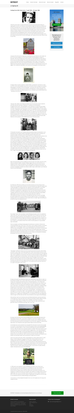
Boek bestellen (57, 393)
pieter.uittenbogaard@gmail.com (55, 401)
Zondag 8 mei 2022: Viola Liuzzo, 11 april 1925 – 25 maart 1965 (25, 10)
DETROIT (14, 2)
